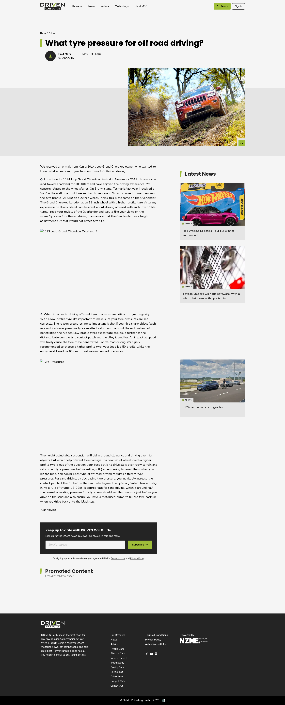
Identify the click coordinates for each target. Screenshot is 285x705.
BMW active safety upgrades (203, 407)
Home (43, 33)
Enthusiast (117, 672)
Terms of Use (118, 558)
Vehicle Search (119, 658)
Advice (105, 6)
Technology (122, 6)
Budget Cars (118, 681)
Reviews (77, 6)
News (91, 6)
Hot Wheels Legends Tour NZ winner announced (212, 211)
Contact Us (117, 686)
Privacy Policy (137, 558)
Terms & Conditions (156, 635)
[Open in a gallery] (241, 143)
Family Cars (117, 667)
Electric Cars (118, 653)
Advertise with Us (155, 644)
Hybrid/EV (140, 6)
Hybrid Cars (117, 649)
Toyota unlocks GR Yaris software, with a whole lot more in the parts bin (212, 274)
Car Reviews (118, 635)
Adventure (117, 676)
